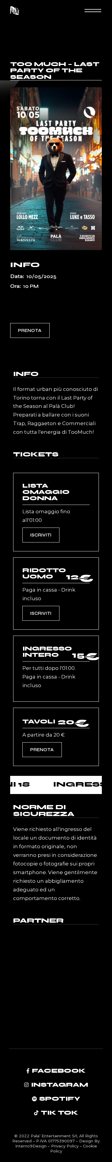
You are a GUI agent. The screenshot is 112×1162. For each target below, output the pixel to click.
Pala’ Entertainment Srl (54, 1135)
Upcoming (26, 305)
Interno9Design (31, 1146)
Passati (58, 296)
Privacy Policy (65, 1146)
